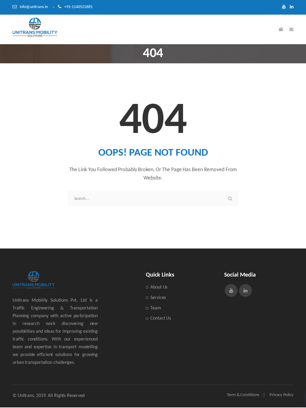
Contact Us (160, 318)
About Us (158, 287)
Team (155, 308)
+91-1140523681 (78, 7)
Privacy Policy (281, 395)
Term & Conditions (243, 395)
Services (158, 297)
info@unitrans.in (34, 7)
